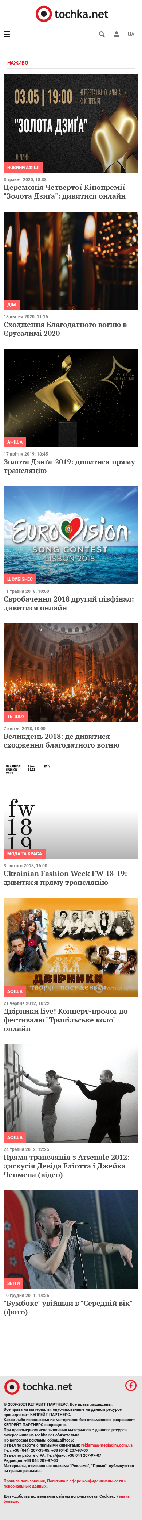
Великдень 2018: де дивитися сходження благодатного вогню (61, 740)
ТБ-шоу (16, 716)
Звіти (13, 1283)
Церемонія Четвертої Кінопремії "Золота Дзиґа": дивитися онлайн (65, 191)
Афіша (15, 442)
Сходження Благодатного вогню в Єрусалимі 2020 (65, 328)
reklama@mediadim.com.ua (107, 1445)
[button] (116, 34)
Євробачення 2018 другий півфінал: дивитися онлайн (69, 603)
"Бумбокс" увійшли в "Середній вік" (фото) (68, 1307)
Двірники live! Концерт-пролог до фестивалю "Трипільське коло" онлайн (66, 1019)
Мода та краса (24, 853)
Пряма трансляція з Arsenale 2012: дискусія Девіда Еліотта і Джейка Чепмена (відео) (67, 1165)
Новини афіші (23, 167)
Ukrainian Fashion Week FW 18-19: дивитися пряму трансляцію (65, 877)
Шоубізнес (20, 579)
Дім (11, 304)
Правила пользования (24, 1481)
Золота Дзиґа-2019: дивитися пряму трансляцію (69, 466)
